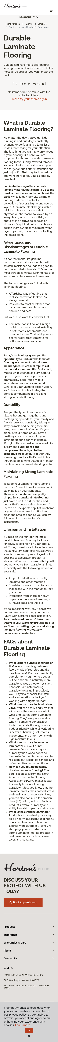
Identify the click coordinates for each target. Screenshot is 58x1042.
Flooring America (12, 24)
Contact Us (10, 958)
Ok (29, 1030)
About (7, 950)
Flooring (29, 24)
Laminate (42, 24)
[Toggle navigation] (51, 11)
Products (9, 926)
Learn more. (23, 1025)
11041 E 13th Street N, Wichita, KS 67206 (23, 975)
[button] (27, 17)
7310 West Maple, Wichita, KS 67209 (21, 980)
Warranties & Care (15, 942)
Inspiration (10, 934)
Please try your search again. (29, 99)
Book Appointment (25, 902)
